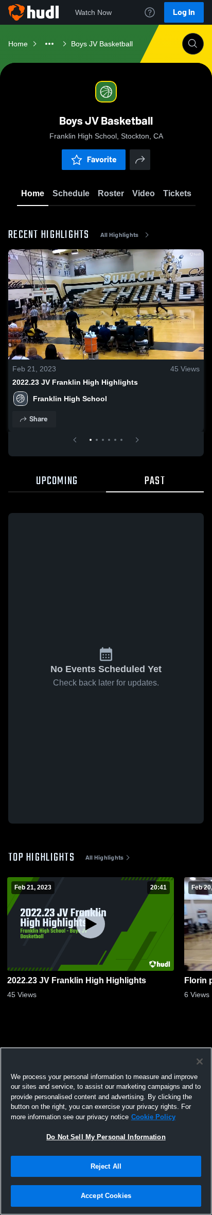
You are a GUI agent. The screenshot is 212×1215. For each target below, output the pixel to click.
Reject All (106, 1166)
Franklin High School (70, 399)
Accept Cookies (106, 1196)
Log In (184, 12)
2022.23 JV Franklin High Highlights (75, 382)
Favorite (102, 159)
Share (38, 419)
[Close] (199, 1061)
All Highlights (119, 235)
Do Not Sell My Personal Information (106, 1137)
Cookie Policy (153, 1117)
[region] (106, 1131)
